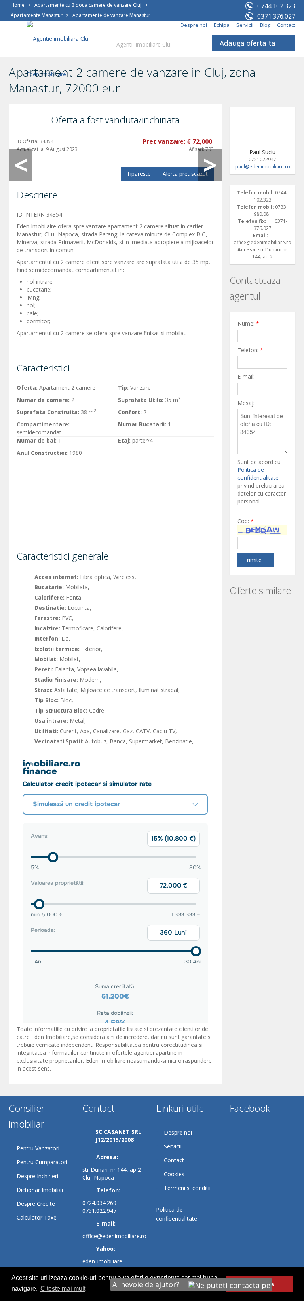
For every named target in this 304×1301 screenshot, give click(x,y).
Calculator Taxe (37, 1217)
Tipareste (139, 173)
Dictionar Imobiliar (40, 1190)
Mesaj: (246, 403)
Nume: (248, 323)
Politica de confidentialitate (258, 473)
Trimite (252, 560)
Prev (20, 165)
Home (18, 5)
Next (210, 165)
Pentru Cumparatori (42, 1162)
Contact (286, 24)
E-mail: (246, 376)
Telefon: (250, 350)
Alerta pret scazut (185, 173)
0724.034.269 (99, 1203)
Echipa (222, 24)
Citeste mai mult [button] (63, 1288)
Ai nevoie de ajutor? (146, 1284)
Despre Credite (36, 1203)
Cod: (246, 521)
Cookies (174, 1174)
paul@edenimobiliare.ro (262, 166)
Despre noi (193, 24)
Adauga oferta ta (248, 43)
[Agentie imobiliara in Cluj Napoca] (62, 56)
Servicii (244, 24)
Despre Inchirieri (37, 1176)
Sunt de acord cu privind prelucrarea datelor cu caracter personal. (262, 481)
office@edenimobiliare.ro (114, 1236)
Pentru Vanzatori (38, 1148)
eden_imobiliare (102, 1261)
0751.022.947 (99, 1210)
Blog (265, 24)
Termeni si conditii (187, 1188)
